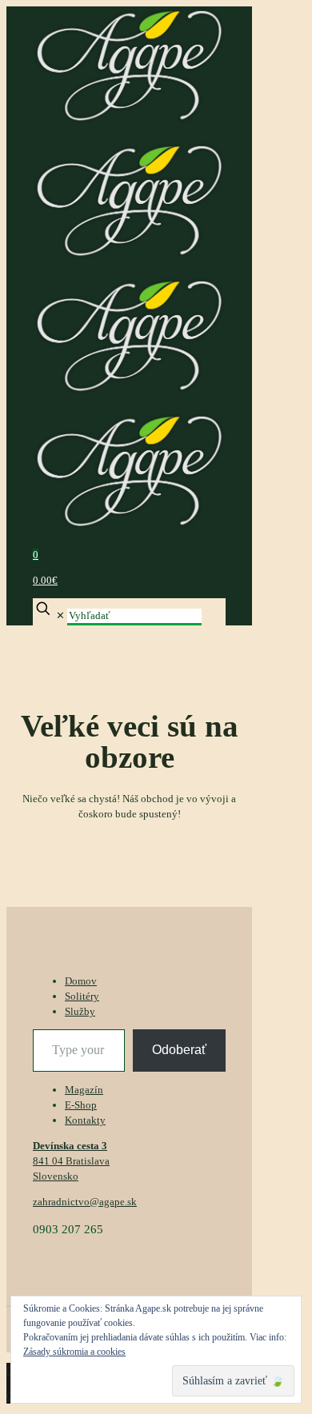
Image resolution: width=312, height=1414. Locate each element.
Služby (80, 1011)
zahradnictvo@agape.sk (85, 1202)
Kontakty (85, 1120)
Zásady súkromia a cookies (74, 1351)
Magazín (84, 1090)
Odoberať (179, 1050)
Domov (81, 981)
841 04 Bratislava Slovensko (71, 1161)
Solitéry (82, 996)
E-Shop (81, 1105)
